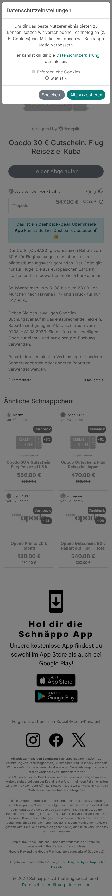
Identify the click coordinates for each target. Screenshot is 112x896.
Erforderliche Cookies (58, 71)
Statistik (59, 78)
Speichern (51, 94)
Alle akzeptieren (86, 94)
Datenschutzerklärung (77, 55)
